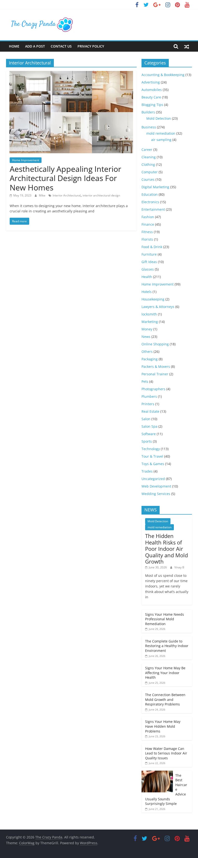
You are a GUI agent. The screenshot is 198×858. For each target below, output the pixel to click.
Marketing (149, 321)
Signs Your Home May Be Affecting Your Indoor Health (165, 673)
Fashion (147, 217)
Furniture (149, 254)
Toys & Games (152, 463)
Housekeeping (152, 299)
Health (146, 276)
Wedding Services (155, 493)
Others (147, 351)
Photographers (153, 389)
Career (146, 149)
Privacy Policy (91, 46)
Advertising (150, 82)
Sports (146, 441)
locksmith (149, 314)
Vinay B (179, 567)
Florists (147, 239)
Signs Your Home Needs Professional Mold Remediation (164, 619)
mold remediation (160, 133)
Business (148, 127)
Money (146, 329)
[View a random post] (186, 46)
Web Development (156, 486)
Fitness (147, 232)
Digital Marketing (155, 187)
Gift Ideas (149, 261)
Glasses (147, 269)
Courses (148, 179)
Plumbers (149, 396)
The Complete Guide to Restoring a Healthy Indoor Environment (166, 646)
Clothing (148, 164)
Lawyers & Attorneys (157, 306)
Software (148, 434)
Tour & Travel (152, 456)
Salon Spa (149, 426)
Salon (145, 419)
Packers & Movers (155, 366)
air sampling (161, 139)
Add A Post (35, 46)
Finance (147, 224)
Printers (147, 404)
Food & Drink (151, 246)
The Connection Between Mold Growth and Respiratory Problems (165, 699)
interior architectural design (101, 195)
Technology (150, 448)
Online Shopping (155, 344)
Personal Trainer (154, 374)
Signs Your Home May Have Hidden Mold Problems (162, 726)
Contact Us (61, 46)
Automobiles (151, 89)
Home (14, 46)
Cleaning (148, 157)
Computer (149, 172)
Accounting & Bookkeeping (162, 74)
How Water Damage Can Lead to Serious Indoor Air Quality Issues (166, 753)
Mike (42, 195)
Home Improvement (25, 160)
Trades (147, 471)
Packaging (149, 359)
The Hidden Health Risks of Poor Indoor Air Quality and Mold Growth (166, 548)
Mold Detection (158, 118)
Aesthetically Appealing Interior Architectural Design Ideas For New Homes (65, 178)
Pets (144, 381)
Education (149, 194)
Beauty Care (151, 97)
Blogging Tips (152, 104)
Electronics (150, 202)
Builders (148, 112)
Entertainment (153, 209)
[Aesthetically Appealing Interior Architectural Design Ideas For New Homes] (71, 74)
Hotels (146, 291)
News (145, 336)
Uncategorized (153, 478)
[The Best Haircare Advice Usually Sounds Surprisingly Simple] (157, 773)
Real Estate (150, 411)
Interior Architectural (67, 195)
